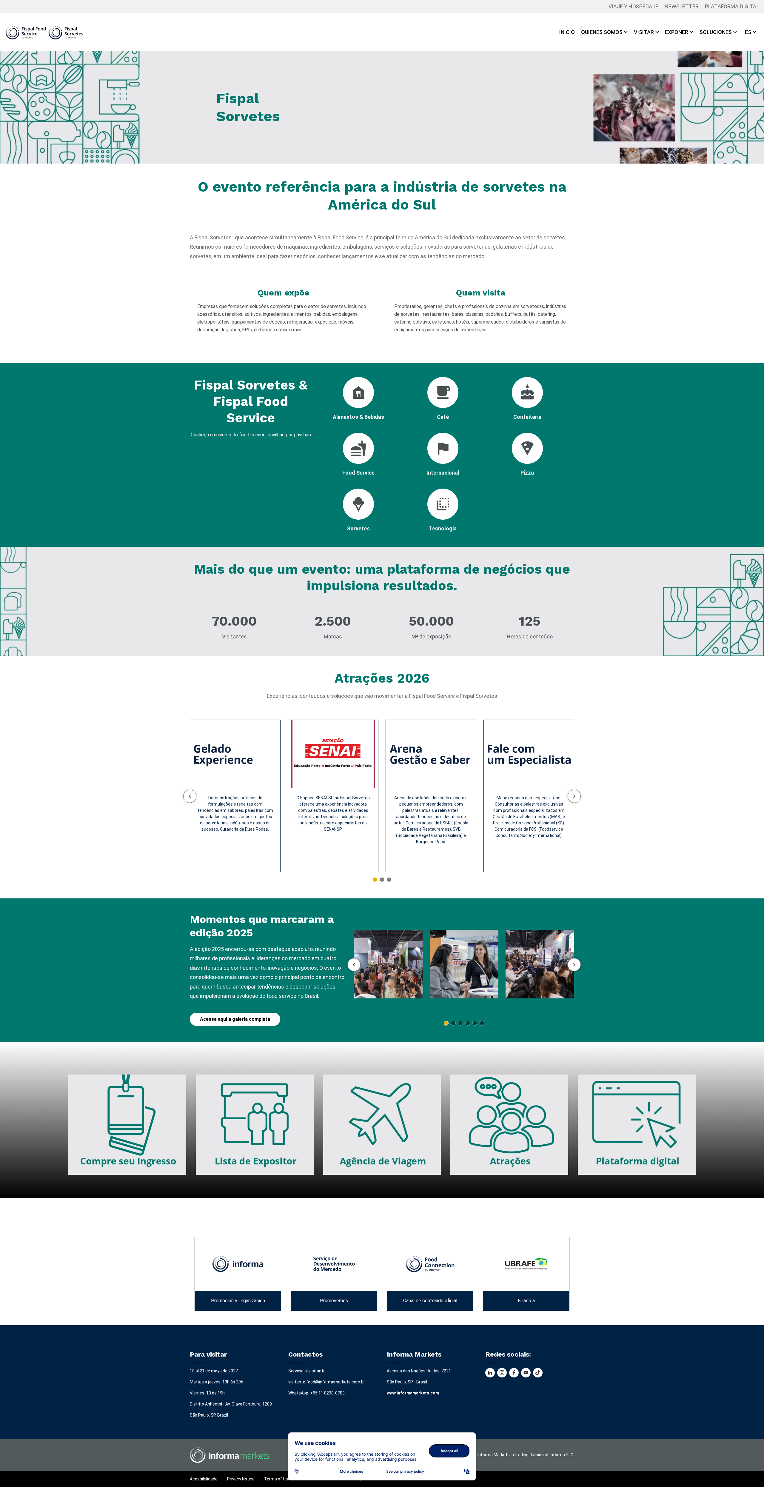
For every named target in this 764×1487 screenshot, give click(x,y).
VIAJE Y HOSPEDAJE (633, 6)
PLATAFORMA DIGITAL (732, 6)
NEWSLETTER (682, 6)
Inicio (567, 32)
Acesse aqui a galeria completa (235, 1019)
